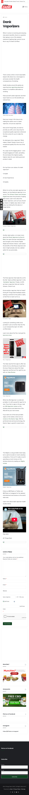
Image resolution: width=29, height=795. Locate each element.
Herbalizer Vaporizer (9, 282)
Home (5, 17)
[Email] (16, 792)
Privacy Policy (17, 789)
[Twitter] (13, 792)
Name (5, 578)
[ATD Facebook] (1, 203)
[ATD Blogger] (1, 208)
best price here (7, 335)
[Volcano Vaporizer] (14, 217)
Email (4, 584)
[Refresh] (14, 601)
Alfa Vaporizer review (11, 406)
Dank (11, 789)
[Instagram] (14, 792)
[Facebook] (11, 792)
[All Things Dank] (6, 6)
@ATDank (8, 731)
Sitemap (23, 789)
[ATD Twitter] (1, 200)
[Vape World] (14, 308)
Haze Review (11, 372)
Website (5, 590)
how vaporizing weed (15, 87)
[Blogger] (18, 792)
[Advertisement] (14, 59)
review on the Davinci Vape (10, 419)
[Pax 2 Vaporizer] (14, 348)
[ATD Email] (1, 205)
